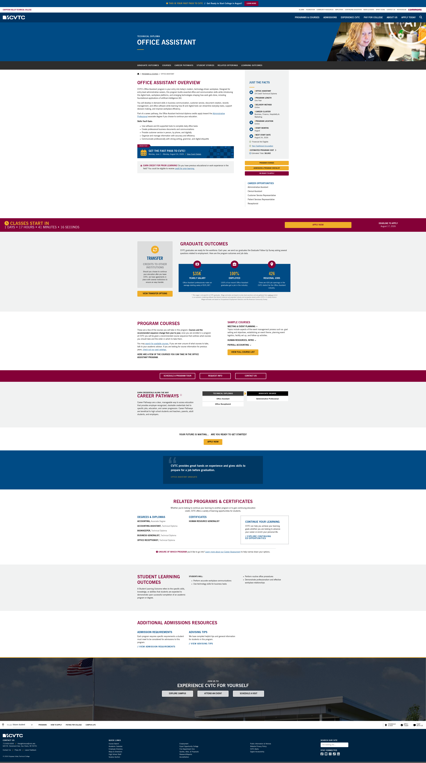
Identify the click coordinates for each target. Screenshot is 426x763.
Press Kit (18, 750)
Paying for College (74, 725)
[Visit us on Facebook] (322, 755)
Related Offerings (228, 65)
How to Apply (56, 725)
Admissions (330, 17)
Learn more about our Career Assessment (223, 552)
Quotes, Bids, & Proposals (189, 752)
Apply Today (408, 17)
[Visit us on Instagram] (330, 755)
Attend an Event (213, 694)
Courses (166, 65)
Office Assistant (223, 399)
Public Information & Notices (260, 744)
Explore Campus (177, 694)
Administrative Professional (267, 399)
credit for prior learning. (185, 169)
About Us (392, 17)
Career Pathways (184, 65)
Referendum (401, 10)
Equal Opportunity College (188, 746)
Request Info (215, 376)
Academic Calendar (115, 746)
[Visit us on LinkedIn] (338, 755)
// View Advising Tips (201, 644)
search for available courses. (157, 344)
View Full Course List (243, 352)
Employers (339, 10)
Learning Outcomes (251, 65)
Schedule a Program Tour (177, 376)
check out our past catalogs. (155, 350)
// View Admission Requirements (156, 647)
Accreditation (184, 757)
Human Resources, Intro (241, 340)
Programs (42, 725)
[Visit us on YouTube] (326, 755)
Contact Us (391, 10)
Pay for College (373, 17)
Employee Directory (116, 749)
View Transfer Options (155, 294)
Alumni (301, 10)
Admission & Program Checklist (267, 168)
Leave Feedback (30, 750)
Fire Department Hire (187, 749)
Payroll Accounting (238, 345)
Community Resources (325, 10)
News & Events (368, 10)
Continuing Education (353, 10)
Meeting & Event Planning (241, 327)
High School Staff (115, 754)
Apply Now (318, 225)
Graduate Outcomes (148, 65)
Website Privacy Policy (258, 746)
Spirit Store (380, 10)
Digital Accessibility (257, 752)
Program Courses (266, 163)
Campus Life (91, 725)
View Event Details (194, 154)
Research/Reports (185, 754)
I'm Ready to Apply (266, 173)
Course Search (114, 744)
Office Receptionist (223, 404)
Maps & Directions (115, 752)
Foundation (310, 10)
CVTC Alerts (254, 749)
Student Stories (205, 65)
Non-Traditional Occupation (262, 146)
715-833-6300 (8, 743)
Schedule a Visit (248, 694)
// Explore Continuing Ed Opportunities (258, 537)
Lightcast (270, 295)
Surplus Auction (114, 757)
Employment (183, 744)
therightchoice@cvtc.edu (26, 743)
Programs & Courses (307, 17)
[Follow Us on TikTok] (334, 755)
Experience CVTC (350, 17)
